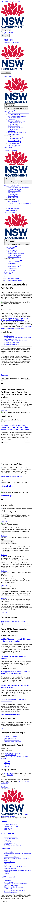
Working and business (11, 186)
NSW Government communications (14, 890)
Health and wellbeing (14, 126)
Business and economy (14, 189)
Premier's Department (10, 868)
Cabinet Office (8, 852)
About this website (7, 833)
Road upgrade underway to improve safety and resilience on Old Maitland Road (15, 672)
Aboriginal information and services (18, 113)
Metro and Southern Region (11, 476)
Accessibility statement (11, 838)
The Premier (8, 880)
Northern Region (7, 496)
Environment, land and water (16, 121)
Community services (14, 114)
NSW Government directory (12, 845)
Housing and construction (15, 127)
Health (6, 865)
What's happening (10, 247)
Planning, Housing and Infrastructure (15, 867)
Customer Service (9, 862)
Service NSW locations (11, 826)
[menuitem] (9, 39)
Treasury (6, 873)
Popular (4, 821)
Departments (5, 848)
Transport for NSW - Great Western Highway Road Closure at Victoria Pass (14, 319)
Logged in (6, 36)
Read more (4, 410)
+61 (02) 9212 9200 (10, 755)
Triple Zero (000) (8, 773)
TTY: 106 (10, 775)
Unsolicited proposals (10, 892)
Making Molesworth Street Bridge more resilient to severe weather (16, 640)
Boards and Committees (11, 885)
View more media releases (10, 714)
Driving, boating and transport (16, 116)
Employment (11, 192)
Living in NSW (10, 111)
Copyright (7, 840)
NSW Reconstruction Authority (14, 815)
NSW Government (8, 877)
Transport (7, 871)
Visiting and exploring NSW (16, 253)
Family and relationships (15, 122)
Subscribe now (5, 729)
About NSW (11, 248)
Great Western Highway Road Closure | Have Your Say (16, 327)
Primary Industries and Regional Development (17, 870)
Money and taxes (13, 196)
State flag (7, 829)
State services (8, 828)
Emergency (11, 119)
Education (7, 863)
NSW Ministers (8, 882)
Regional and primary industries (17, 132)
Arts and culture (12, 250)
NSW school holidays (14, 257)
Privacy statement (9, 843)
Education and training (14, 117)
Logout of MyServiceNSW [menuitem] (12, 42)
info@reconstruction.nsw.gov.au (13, 753)
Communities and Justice (11, 857)
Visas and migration (14, 134)
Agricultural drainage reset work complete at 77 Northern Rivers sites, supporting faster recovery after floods (15, 427)
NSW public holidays (14, 255)
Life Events (11, 131)
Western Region (7, 486)
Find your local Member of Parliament (15, 883)
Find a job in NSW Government (13, 887)
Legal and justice (13, 129)
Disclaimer (7, 841)
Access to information (10, 837)
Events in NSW (12, 252)
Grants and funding (13, 124)
